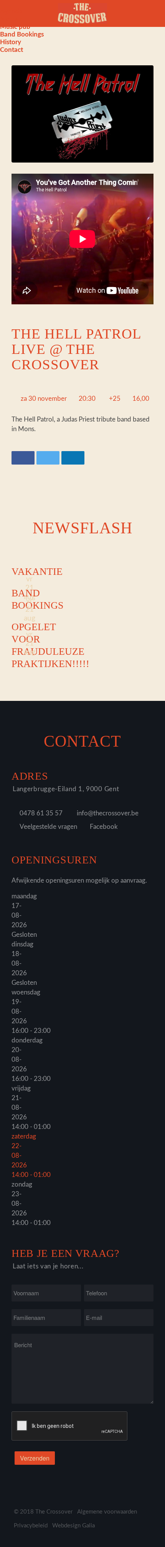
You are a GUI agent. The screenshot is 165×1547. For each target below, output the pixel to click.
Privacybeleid (31, 1526)
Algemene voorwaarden (107, 1512)
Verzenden (35, 1458)
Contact (11, 49)
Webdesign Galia (73, 1526)
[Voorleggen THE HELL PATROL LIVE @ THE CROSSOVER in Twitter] (47, 458)
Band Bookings (22, 34)
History (10, 42)
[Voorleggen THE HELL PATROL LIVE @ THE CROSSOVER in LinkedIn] (72, 458)
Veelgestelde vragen (48, 826)
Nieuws (11, 19)
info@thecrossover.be (108, 813)
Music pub (15, 26)
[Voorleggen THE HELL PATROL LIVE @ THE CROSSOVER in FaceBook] (23, 458)
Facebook (104, 826)
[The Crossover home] (82, 13)
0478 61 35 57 (41, 813)
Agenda (11, 11)
